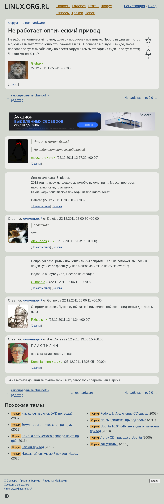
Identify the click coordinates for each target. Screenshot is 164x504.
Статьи (93, 6)
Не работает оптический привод (54, 30)
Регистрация (134, 6)
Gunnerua (38, 282)
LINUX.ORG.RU (27, 6)
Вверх (154, 480)
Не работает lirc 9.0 (138, 97)
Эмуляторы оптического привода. (47, 424)
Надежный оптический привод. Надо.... (50, 453)
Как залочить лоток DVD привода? (47, 413)
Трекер (77, 13)
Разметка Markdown (55, 480)
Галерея (79, 6)
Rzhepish (38, 319)
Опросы (63, 13)
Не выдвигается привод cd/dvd (123, 420)
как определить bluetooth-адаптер (30, 98)
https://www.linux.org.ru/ (18, 488)
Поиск (90, 13)
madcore (37, 157)
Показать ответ (41, 206)
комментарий (32, 218)
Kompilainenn (41, 361)
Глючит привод (33, 447)
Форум (106, 6)
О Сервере (10, 480)
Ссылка (13, 84)
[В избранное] (148, 40)
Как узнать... (109, 444)
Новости (63, 6)
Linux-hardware (34, 22)
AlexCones (39, 241)
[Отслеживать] (148, 52)
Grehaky (37, 63)
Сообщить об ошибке (16, 484)
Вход (152, 6)
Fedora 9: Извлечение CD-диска (124, 413)
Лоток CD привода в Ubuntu (121, 437)
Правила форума (29, 480)
